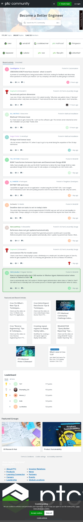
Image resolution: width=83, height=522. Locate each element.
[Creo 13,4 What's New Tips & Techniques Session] (17, 310)
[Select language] (54, 4)
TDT (20, 384)
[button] (41, 518)
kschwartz (13, 204)
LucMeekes (23, 407)
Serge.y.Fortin (14, 136)
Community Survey (81, 20)
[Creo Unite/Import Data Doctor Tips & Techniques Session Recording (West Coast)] (41, 310)
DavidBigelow (14, 68)
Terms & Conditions (27, 457)
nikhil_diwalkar (15, 272)
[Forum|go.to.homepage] (17, 3)
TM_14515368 (14, 159)
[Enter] (24, 23)
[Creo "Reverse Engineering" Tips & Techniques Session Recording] (17, 333)
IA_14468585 (14, 181)
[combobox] (41, 23)
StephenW (13, 91)
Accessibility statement (54, 457)
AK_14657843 (14, 113)
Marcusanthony (15, 227)
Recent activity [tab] (8, 62)
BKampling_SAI (24, 390)
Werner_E (22, 395)
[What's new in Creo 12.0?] (57, 356)
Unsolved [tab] (18, 62)
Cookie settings (41, 457)
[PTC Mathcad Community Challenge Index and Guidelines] (65, 310)
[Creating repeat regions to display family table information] (41, 333)
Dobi (20, 401)
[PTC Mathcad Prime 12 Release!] (25, 356)
